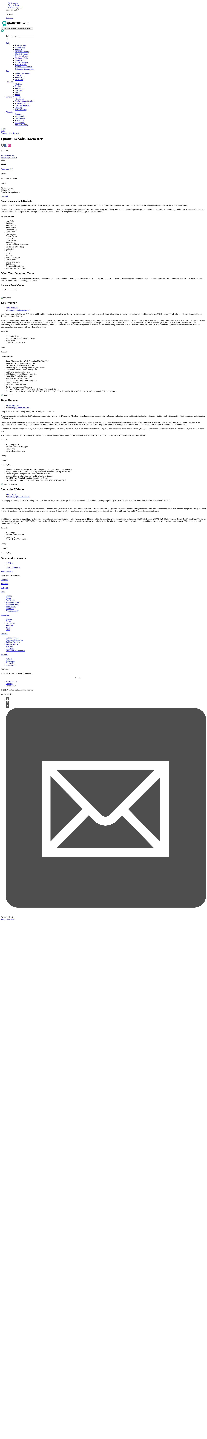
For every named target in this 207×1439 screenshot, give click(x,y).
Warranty (18, 108)
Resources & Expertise (14, 640)
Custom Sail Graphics (23, 67)
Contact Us (19, 99)
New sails (4, 196)
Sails (7, 43)
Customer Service (22, 103)
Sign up (78, 677)
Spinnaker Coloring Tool (24, 69)
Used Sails (19, 80)
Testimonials (20, 118)
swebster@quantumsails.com (18, 497)
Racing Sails (20, 47)
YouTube (4, 584)
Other (17, 95)
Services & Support (13, 97)
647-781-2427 (12, 494)
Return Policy (11, 686)
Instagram (4, 588)
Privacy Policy (11, 681)
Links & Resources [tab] (13, 567)
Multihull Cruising (22, 52)
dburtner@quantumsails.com (18, 408)
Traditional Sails (21, 58)
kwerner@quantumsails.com (18, 310)
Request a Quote (21, 56)
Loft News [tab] (10, 563)
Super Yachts (20, 60)
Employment (20, 123)
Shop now (10, 18)
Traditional (10, 609)
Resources (10, 82)
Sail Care (18, 90)
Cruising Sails (20, 45)
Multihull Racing (21, 54)
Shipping (9, 684)
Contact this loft (7, 169)
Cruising (18, 84)
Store (8, 71)
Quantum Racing (21, 125)
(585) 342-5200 (13, 405)
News (17, 93)
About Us (9, 112)
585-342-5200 (12, 308)
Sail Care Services (22, 105)
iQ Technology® (21, 62)
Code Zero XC (21, 65)
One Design (19, 50)
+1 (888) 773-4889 (8, 919)
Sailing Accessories (22, 73)
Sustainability (20, 116)
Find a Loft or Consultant (24, 101)
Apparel (18, 75)
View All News (7, 571)
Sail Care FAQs (21, 110)
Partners (18, 114)
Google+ (4, 580)
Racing (18, 86)
